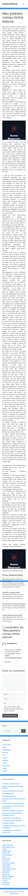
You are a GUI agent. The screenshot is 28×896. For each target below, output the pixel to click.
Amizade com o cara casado (11, 783)
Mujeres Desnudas (8, 876)
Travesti (4, 771)
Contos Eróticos (10, 4)
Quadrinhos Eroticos (8, 863)
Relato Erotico (6, 851)
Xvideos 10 (5, 853)
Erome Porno (6, 867)
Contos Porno (6, 744)
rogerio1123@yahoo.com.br (13, 658)
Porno (4, 857)
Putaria (4, 763)
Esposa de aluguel (8, 793)
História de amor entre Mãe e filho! (13, 803)
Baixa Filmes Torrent (8, 847)
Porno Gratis (6, 859)
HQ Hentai (5, 872)
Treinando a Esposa (8, 823)
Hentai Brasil (6, 870)
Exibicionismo (6, 750)
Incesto (4, 757)
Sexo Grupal (6, 765)
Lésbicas (5, 760)
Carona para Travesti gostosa (11, 818)
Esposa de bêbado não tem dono (12, 791)
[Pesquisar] (23, 731)
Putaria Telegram (7, 845)
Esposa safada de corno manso (12, 615)
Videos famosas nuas (9, 868)
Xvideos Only (6, 874)
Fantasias (5, 752)
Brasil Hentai (6, 882)
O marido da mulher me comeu (12, 820)
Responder (7, 661)
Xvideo (4, 849)
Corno (4, 747)
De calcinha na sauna (9, 796)
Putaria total (6, 865)
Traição (4, 768)
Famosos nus (6, 878)
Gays (4, 755)
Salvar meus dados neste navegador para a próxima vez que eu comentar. (13, 709)
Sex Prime (5, 861)
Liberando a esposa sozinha (11, 592)
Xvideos (4, 880)
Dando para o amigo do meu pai (12, 810)
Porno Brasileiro (7, 855)
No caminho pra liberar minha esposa (14, 604)
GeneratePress (14, 893)
